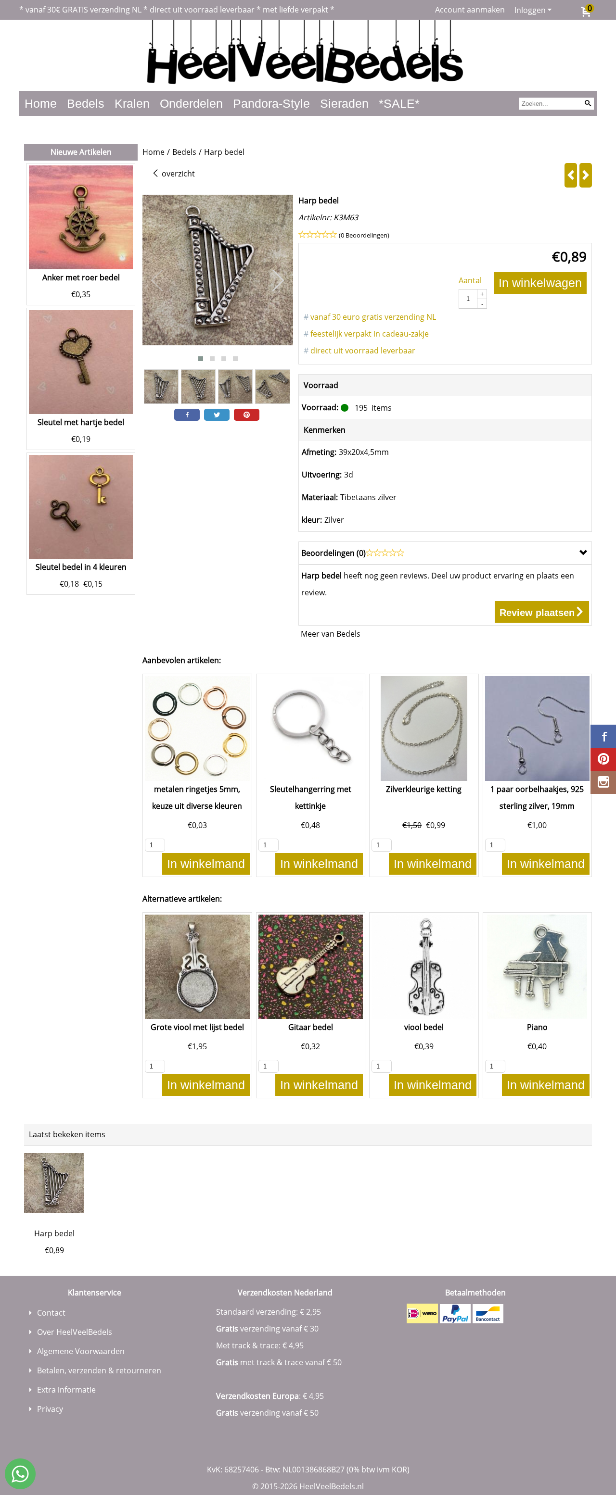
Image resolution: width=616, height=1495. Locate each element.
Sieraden (344, 103)
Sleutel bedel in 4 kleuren (81, 567)
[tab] (445, 553)
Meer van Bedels (330, 633)
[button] (200, 359)
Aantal (470, 280)
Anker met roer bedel (81, 277)
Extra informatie (66, 1389)
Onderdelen (191, 103)
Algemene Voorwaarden (81, 1351)
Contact (51, 1312)
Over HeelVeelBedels (74, 1332)
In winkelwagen (540, 282)
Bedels (85, 103)
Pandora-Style (271, 103)
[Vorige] (571, 175)
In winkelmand (206, 863)
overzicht (177, 173)
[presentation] (157, 281)
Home (41, 103)
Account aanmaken (470, 9)
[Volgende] (585, 175)
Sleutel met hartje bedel (81, 422)
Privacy (50, 1409)
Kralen (132, 103)
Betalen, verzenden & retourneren (99, 1370)
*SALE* (399, 103)
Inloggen (530, 10)
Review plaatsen (537, 612)
